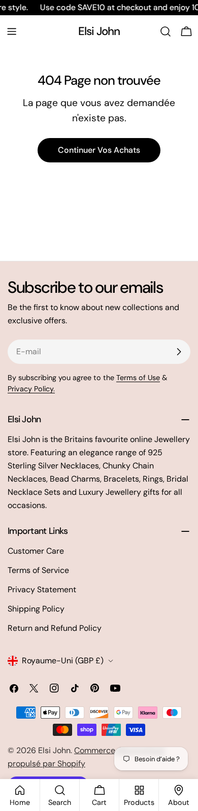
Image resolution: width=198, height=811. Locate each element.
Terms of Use (138, 377)
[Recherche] (165, 31)
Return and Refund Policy (55, 628)
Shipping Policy (36, 608)
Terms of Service (38, 570)
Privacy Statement (42, 589)
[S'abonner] (178, 351)
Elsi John (99, 31)
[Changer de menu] (12, 31)
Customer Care (36, 551)
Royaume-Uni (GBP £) (63, 660)
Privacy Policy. (31, 388)
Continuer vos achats (99, 150)
